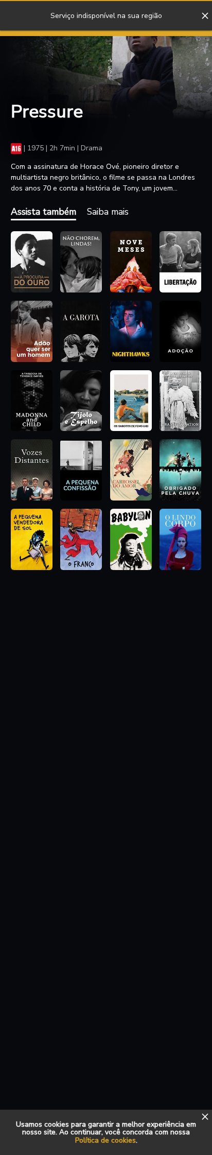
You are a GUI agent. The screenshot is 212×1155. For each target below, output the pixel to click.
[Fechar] (205, 16)
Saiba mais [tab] (108, 211)
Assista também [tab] (43, 211)
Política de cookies (105, 1140)
